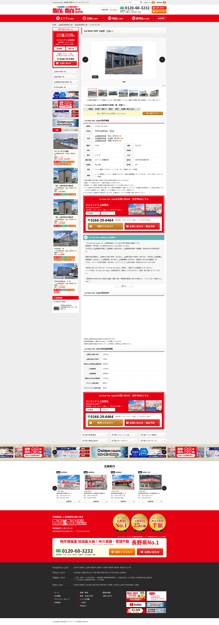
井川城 (112, 572)
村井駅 (115, 585)
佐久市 (128, 567)
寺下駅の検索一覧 (60, 87)
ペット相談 (74, 130)
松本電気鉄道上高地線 (144, 577)
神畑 (109, 140)
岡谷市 (122, 567)
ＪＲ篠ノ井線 (78, 577)
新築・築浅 (84, 592)
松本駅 (76, 585)
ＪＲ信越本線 (121, 577)
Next (162, 59)
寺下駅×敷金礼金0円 (90, 440)
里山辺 (89, 572)
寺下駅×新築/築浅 (89, 435)
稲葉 (98, 572)
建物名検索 (107, 592)
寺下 (109, 136)
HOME (54, 25)
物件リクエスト (160, 11)
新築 (57, 130)
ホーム (56, 592)
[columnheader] (98, 109)
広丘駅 (121, 585)
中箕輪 (83, 572)
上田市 (102, 131)
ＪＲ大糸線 (79, 580)
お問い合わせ (159, 8)
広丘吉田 (77, 572)
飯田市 (93, 567)
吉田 (106, 131)
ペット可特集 (85, 599)
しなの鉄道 (131, 577)
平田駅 (109, 585)
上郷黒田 (123, 572)
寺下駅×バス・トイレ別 (120, 435)
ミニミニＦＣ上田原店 (97, 204)
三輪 (94, 572)
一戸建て (83, 602)
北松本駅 (88, 585)
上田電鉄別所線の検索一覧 (63, 82)
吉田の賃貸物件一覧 (81, 25)
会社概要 (59, 48)
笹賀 (117, 572)
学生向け (83, 606)
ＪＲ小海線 (100, 580)
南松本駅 (103, 585)
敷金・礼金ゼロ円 (86, 596)
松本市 (76, 567)
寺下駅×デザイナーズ (148, 440)
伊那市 (110, 567)
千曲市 (105, 567)
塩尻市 (99, 567)
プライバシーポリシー (62, 599)
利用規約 (57, 602)
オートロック (65, 130)
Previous (85, 59)
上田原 (110, 138)
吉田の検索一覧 (59, 77)
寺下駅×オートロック (120, 440)
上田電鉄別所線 (100, 136)
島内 (106, 572)
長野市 (81, 567)
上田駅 (136, 585)
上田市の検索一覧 (60, 71)
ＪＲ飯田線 (99, 577)
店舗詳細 (69, 501)
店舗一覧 (71, 48)
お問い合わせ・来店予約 (142, 226)
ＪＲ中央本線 (89, 577)
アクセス (105, 213)
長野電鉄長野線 (109, 577)
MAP (112, 131)
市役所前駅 (129, 585)
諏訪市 (116, 567)
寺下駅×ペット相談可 (149, 435)
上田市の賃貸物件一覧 (65, 25)
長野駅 (81, 585)
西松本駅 (96, 585)
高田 (102, 572)
